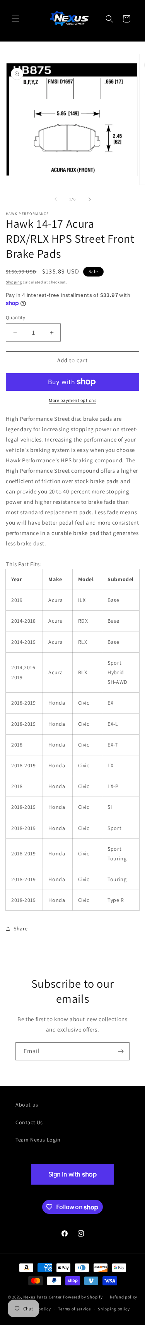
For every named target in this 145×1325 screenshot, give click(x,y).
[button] (15, 18)
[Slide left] (55, 199)
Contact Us (29, 1122)
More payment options (72, 400)
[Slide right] (89, 199)
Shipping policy (114, 1309)
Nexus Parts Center (42, 1297)
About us (26, 1104)
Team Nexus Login (38, 1139)
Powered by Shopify (83, 1297)
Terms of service (74, 1309)
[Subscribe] (120, 1051)
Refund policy (123, 1297)
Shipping (14, 282)
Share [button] (21, 928)
